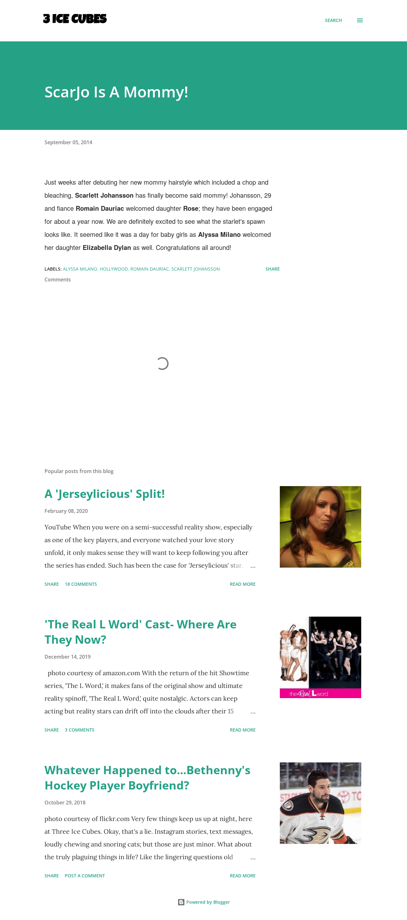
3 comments (79, 730)
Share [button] (273, 269)
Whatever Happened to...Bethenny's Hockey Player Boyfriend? (148, 777)
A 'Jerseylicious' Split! (105, 493)
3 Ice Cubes (75, 20)
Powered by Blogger (207, 902)
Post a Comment (85, 876)
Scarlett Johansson (195, 269)
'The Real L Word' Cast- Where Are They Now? (141, 631)
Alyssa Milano (80, 269)
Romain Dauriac (149, 269)
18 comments (81, 584)
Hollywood (114, 269)
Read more (243, 584)
